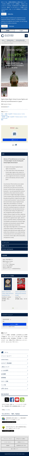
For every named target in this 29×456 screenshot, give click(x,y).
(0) (8, 106)
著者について (5, 246)
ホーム (3, 40)
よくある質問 (4, 370)
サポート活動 (4, 381)
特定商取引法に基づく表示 (21, 445)
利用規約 (7, 445)
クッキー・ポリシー (7, 442)
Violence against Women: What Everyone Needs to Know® (20, 293)
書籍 (2, 119)
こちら (6, 409)
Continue (4, 26)
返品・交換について (14, 448)
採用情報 (3, 377)
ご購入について (14, 140)
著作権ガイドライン (21, 442)
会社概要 (3, 374)
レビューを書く (14, 324)
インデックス (5, 242)
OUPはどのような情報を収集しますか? (22, 438)
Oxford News (4, 359)
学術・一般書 (4, 114)
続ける (3, 14)
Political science (10, 40)
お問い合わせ (4, 388)
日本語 (7, 30)
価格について (4, 333)
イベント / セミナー (6, 356)
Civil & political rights (20, 40)
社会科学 (10, 114)
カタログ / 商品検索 (6, 363)
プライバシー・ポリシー (8, 438)
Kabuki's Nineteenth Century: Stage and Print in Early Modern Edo (7, 293)
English (21, 30)
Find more (11, 26)
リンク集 (3, 385)
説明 (3, 154)
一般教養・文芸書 (5, 117)
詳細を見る (10, 14)
